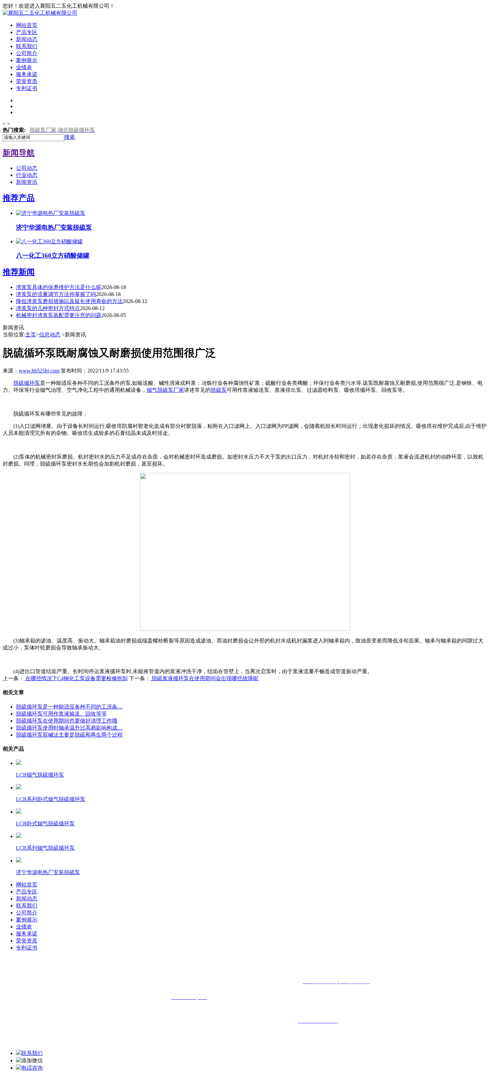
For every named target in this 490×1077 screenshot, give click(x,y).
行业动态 (26, 175)
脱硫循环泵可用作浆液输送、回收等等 (61, 714)
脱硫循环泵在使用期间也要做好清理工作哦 (66, 721)
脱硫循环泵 (26, 383)
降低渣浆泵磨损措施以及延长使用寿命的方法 (69, 301)
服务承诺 (26, 74)
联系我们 (26, 46)
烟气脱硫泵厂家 (165, 390)
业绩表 (24, 67)
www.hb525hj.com (39, 370)
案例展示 (26, 60)
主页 (30, 334)
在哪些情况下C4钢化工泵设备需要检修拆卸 (76, 678)
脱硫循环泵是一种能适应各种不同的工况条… (69, 707)
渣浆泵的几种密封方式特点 (48, 308)
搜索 (69, 137)
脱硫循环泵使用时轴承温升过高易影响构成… (69, 728)
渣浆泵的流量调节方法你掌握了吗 (56, 294)
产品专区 (26, 32)
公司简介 (26, 53)
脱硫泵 (219, 390)
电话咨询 (32, 1068)
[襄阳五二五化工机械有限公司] (40, 13)
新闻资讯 (26, 182)
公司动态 (26, 168)
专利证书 (26, 88)
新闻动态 (26, 39)
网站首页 (26, 25)
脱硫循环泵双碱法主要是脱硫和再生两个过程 (69, 735)
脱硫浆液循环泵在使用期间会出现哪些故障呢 (204, 678)
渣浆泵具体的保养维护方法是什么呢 (58, 287)
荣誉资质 (26, 81)
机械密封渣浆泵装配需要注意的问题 (58, 315)
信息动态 (49, 334)
